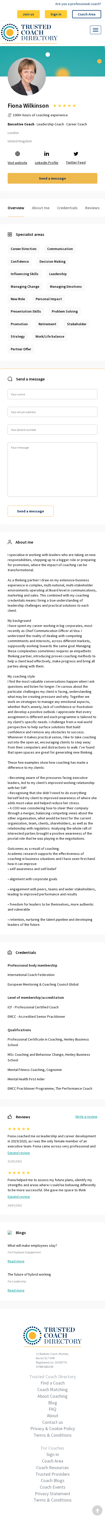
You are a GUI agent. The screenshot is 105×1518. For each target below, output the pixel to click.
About (52, 1415)
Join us (28, 14)
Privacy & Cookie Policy (52, 1428)
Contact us (52, 1422)
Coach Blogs (52, 1480)
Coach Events (52, 1487)
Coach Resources (52, 1467)
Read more (16, 1261)
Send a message (52, 178)
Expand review (19, 1152)
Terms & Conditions (53, 1435)
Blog (52, 1403)
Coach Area (87, 14)
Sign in (55, 14)
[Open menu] (95, 30)
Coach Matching (52, 1389)
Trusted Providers (52, 1474)
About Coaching (52, 1396)
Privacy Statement (52, 1493)
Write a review (86, 1117)
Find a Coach (53, 1383)
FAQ (52, 1409)
